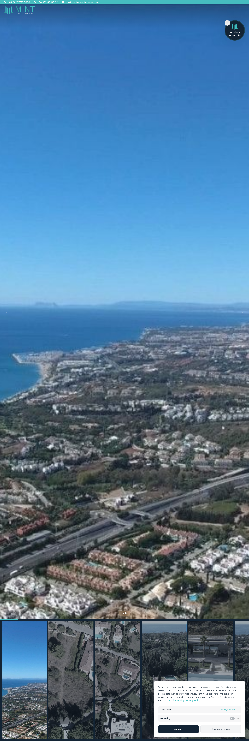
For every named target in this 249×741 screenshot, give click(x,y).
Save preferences (221, 729)
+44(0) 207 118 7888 (19, 2)
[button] (7, 312)
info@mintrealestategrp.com (82, 2)
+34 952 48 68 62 (48, 2)
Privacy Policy (193, 700)
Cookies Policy (176, 700)
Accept (178, 729)
